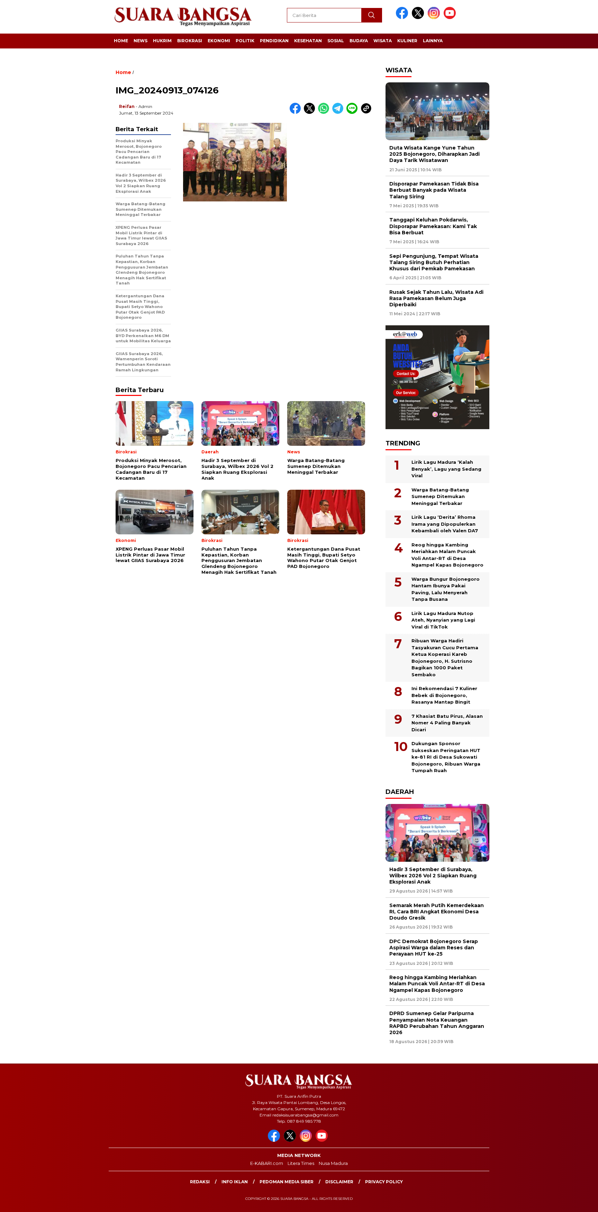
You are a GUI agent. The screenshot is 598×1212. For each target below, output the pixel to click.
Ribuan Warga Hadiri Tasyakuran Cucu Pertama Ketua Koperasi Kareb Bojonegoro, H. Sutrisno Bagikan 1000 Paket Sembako (444, 657)
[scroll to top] (574, 1201)
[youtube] (451, 17)
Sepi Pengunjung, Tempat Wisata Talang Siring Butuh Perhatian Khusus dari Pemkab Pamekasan (433, 262)
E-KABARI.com (266, 1163)
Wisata (382, 40)
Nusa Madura (333, 1163)
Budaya (359, 40)
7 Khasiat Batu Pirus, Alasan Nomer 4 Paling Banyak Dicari (447, 722)
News (140, 40)
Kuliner (407, 40)
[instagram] (435, 17)
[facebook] (403, 17)
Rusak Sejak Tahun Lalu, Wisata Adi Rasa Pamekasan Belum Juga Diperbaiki (436, 298)
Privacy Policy (384, 1181)
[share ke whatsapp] (325, 112)
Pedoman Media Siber (287, 1181)
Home (121, 40)
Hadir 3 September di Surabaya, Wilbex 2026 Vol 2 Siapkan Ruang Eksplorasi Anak (433, 875)
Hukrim (162, 40)
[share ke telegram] (339, 112)
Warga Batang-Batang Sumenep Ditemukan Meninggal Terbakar (440, 496)
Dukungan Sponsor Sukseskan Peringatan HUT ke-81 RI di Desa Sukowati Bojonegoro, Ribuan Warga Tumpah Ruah (445, 757)
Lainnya (433, 40)
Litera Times (301, 1163)
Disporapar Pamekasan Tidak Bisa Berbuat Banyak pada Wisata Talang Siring (434, 190)
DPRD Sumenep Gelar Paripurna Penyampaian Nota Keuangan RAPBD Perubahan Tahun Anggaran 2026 (436, 1022)
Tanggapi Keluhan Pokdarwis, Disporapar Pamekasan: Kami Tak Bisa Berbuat (433, 226)
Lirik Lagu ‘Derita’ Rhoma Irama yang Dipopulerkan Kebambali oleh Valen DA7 (444, 523)
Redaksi (200, 1181)
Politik (245, 40)
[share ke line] (353, 112)
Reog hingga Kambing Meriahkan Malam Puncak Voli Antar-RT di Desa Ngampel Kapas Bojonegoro (447, 555)
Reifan (127, 106)
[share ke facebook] (297, 112)
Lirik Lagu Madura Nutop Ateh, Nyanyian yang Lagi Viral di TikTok (443, 620)
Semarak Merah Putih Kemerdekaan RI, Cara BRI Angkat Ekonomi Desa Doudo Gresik (436, 911)
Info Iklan (234, 1181)
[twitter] (419, 17)
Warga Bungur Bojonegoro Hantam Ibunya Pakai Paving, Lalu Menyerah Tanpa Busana (445, 589)
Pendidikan (274, 40)
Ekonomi (219, 40)
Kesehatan (308, 40)
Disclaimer (339, 1181)
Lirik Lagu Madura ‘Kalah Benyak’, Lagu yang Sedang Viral (446, 468)
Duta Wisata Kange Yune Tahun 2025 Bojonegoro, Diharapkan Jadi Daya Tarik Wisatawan (434, 154)
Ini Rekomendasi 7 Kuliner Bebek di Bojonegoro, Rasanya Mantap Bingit (444, 695)
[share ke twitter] (311, 112)
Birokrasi (189, 40)
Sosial (335, 40)
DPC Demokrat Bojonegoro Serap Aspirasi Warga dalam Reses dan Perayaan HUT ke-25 (433, 947)
